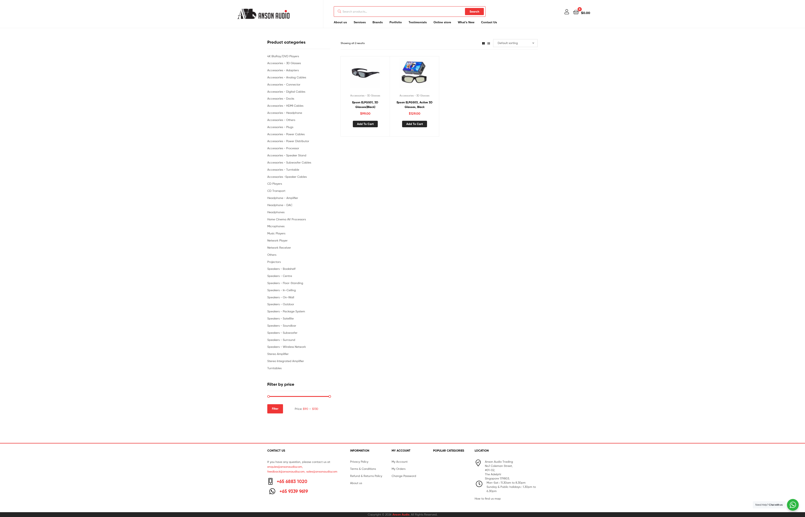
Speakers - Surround (281, 340)
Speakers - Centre (279, 276)
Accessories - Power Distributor (288, 141)
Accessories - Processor (283, 148)
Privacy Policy (359, 461)
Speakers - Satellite (280, 318)
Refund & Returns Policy (366, 476)
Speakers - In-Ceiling (281, 290)
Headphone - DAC (279, 205)
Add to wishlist (360, 75)
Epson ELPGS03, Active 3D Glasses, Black (414, 104)
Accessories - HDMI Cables (285, 105)
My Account (400, 461)
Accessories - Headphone (284, 112)
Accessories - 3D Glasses (365, 95)
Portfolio (396, 22)
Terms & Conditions (363, 468)
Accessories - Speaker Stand (286, 155)
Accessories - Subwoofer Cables (289, 162)
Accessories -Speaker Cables (287, 176)
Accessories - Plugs (280, 127)
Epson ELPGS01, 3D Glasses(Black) (365, 104)
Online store (442, 22)
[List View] (488, 43)
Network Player (277, 240)
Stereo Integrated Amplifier (285, 361)
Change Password (404, 476)
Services (360, 22)
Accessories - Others (281, 120)
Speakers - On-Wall (280, 297)
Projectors (274, 262)
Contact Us (489, 22)
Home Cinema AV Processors (286, 219)
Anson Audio (400, 514)
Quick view (370, 75)
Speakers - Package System (286, 311)
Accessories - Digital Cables (286, 91)
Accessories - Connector (283, 84)
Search (474, 11)
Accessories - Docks (280, 98)
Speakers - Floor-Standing (285, 283)
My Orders (398, 468)
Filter (275, 408)
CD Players (274, 183)
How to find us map (488, 498)
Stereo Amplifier (278, 354)
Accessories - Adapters (283, 70)
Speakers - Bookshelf (281, 268)
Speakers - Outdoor (280, 304)
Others (271, 254)
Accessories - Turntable (283, 169)
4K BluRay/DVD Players (283, 56)
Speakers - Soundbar (281, 325)
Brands (378, 22)
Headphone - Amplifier (282, 198)
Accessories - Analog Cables (286, 77)
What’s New (466, 22)
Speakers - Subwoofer (282, 332)
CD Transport (276, 190)
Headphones (275, 212)
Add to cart (365, 124)
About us (340, 22)
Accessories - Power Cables (286, 134)
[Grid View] (483, 43)
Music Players (276, 233)
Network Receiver (279, 247)
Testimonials (418, 22)
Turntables (274, 368)
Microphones (275, 226)
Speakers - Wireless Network (286, 346)
